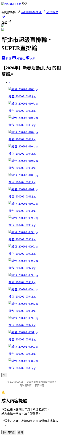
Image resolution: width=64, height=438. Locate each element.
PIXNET (19, 381)
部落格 (21, 58)
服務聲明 (39, 385)
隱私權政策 (25, 385)
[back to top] (4, 375)
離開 (20, 432)
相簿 (9, 58)
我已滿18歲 (9, 432)
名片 (33, 58)
